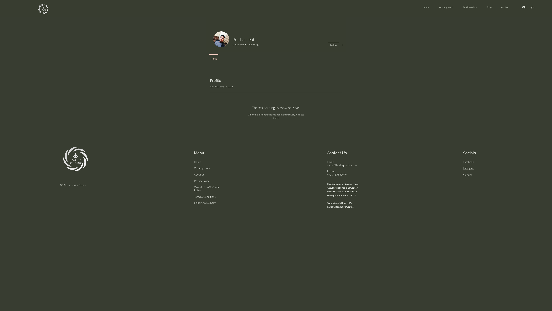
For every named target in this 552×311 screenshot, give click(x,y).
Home (197, 161)
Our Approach (202, 168)
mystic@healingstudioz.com (342, 165)
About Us (199, 174)
